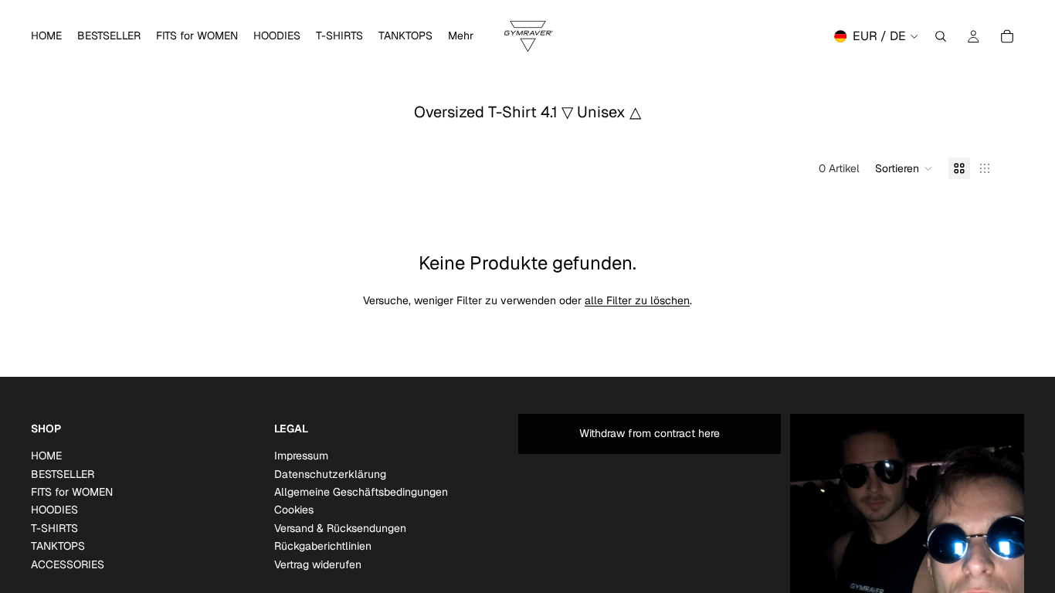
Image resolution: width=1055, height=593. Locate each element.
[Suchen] (941, 36)
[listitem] (460, 36)
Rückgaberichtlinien (322, 546)
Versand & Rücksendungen (340, 527)
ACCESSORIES (67, 564)
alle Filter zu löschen (637, 300)
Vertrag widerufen (317, 564)
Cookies (294, 510)
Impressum (301, 456)
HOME (46, 456)
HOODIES (54, 510)
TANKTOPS (58, 546)
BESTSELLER (62, 473)
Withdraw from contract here (649, 433)
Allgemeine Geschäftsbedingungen (361, 492)
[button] (904, 168)
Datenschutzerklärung (330, 473)
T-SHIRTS (54, 527)
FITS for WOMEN (72, 492)
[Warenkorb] (1007, 36)
